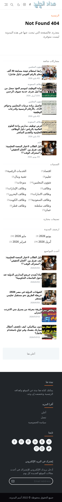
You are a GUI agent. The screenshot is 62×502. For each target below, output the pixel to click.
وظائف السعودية (35, 84)
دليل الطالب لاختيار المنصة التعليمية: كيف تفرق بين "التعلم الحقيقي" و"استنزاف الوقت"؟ (24, 149)
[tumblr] (42, 442)
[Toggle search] (12, 5)
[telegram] (49, 442)
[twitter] (49, 448)
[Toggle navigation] (6, 4)
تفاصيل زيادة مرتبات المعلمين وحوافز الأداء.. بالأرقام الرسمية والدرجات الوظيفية (23, 109)
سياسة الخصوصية (37, 422)
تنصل (43, 417)
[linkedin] (35, 442)
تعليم (40, 142)
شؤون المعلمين (35, 66)
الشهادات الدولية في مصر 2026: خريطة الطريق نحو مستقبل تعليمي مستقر (24, 295)
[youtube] (21, 442)
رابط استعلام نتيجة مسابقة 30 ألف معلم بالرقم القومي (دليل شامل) (24, 72)
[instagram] (24, 5)
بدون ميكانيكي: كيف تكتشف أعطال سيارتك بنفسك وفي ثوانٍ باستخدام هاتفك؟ (24, 330)
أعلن (43, 412)
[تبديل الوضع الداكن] (19, 5)
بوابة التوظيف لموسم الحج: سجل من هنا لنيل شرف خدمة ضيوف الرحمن (23, 89)
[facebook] (30, 5)
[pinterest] (28, 442)
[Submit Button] (13, 481)
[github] (36, 448)
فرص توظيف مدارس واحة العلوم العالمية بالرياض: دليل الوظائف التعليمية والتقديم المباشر (25, 129)
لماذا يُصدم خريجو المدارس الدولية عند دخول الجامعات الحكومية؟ (22, 276)
